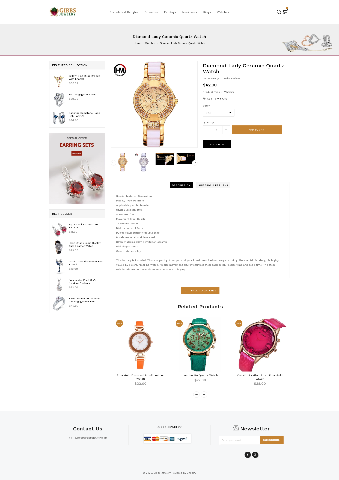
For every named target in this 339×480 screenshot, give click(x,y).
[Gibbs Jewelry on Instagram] (255, 453)
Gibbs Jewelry (169, 427)
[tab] (181, 185)
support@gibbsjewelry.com (91, 437)
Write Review (232, 78)
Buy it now (217, 144)
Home (137, 43)
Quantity (208, 122)
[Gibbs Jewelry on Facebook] (247, 453)
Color (206, 105)
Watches (150, 43)
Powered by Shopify (184, 472)
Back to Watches (203, 290)
